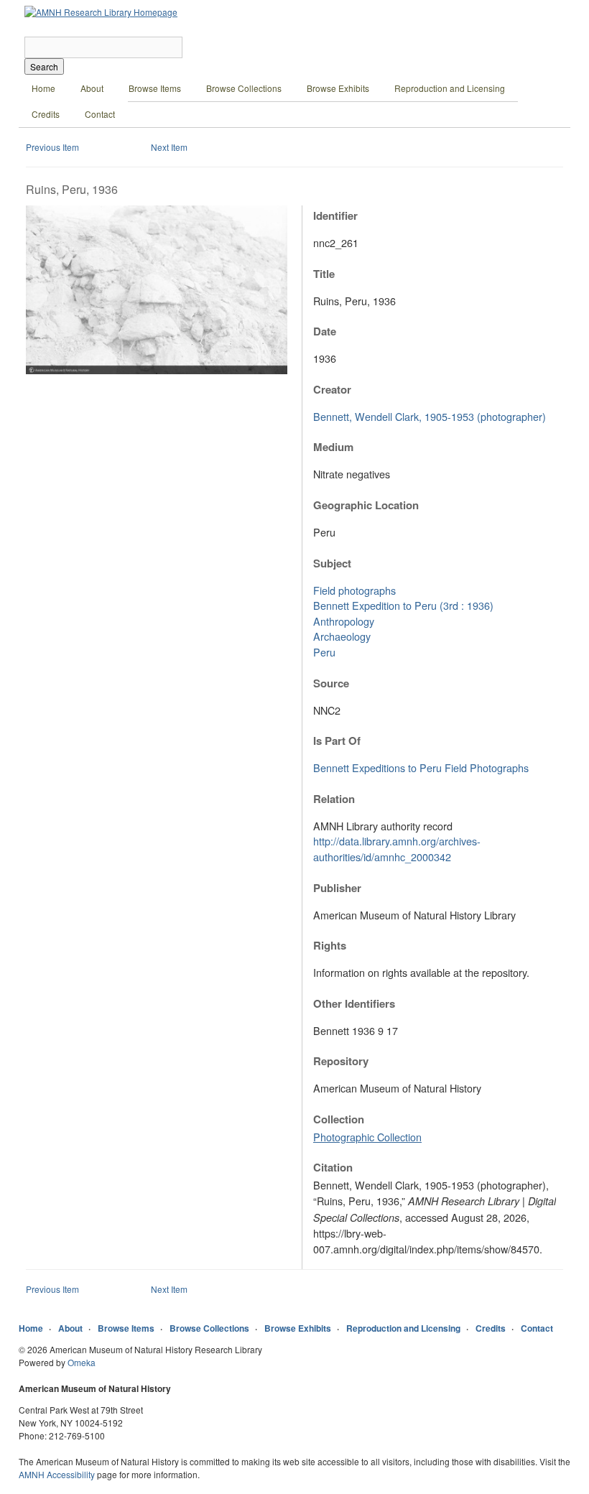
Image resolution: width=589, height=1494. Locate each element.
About (91, 88)
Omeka (82, 1362)
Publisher (337, 888)
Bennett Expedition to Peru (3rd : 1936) (403, 605)
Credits (46, 114)
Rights (329, 945)
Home (43, 88)
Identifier (335, 215)
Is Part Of (337, 740)
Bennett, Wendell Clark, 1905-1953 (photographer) (429, 416)
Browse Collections (244, 88)
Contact (100, 114)
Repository (340, 1061)
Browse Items (155, 88)
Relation (334, 799)
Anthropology (343, 620)
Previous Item (52, 147)
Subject (332, 563)
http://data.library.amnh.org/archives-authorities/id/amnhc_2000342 (397, 848)
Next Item (169, 147)
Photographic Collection (367, 1136)
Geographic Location (366, 505)
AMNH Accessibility (57, 1474)
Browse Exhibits (338, 88)
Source (331, 683)
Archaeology (342, 636)
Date (324, 331)
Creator (332, 389)
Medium (333, 447)
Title (324, 274)
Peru (324, 651)
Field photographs (354, 590)
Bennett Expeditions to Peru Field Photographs (421, 767)
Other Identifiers (354, 1003)
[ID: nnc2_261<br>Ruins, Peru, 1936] (156, 370)
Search (44, 66)
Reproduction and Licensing (449, 88)
